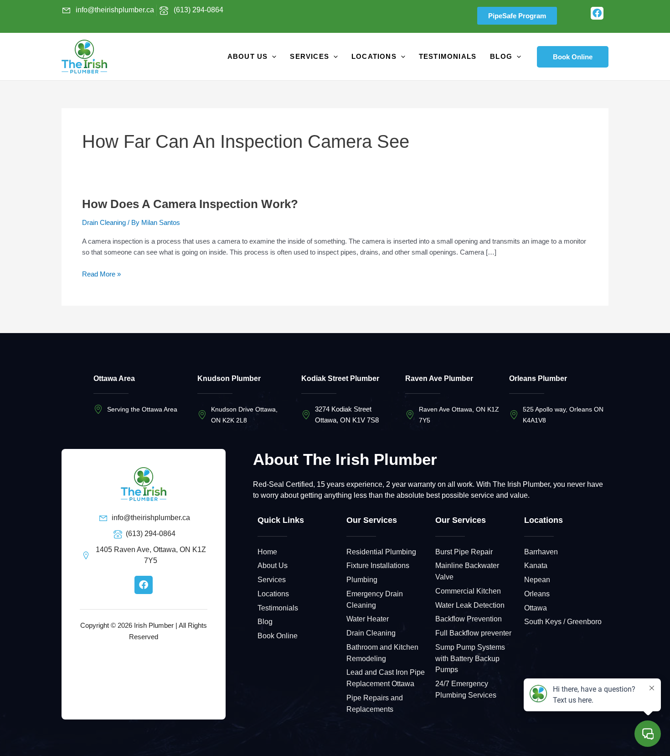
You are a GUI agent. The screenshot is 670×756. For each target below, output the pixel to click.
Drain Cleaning (104, 222)
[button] (572, 57)
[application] (272, 56)
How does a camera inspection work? (190, 204)
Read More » (101, 273)
